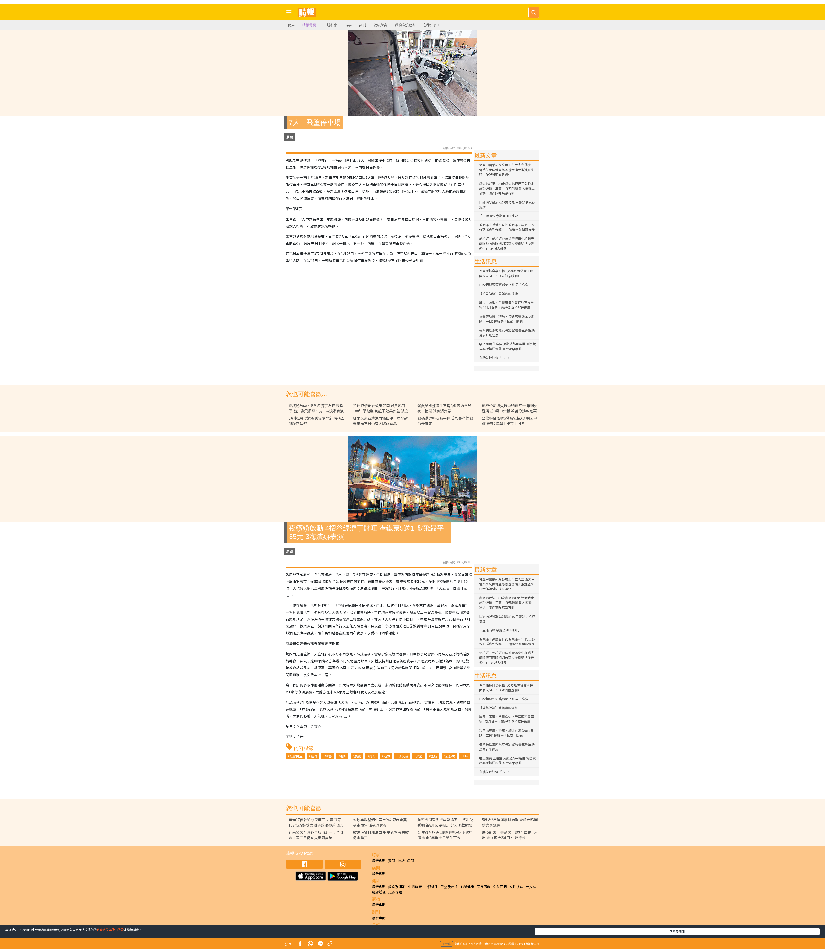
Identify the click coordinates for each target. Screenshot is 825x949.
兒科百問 (500, 886)
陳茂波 (403, 756)
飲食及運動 (396, 886)
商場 (372, 756)
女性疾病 (516, 886)
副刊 (362, 25)
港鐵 (387, 756)
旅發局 (450, 756)
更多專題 (395, 891)
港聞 (289, 137)
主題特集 (330, 25)
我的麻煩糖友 (405, 25)
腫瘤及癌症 (449, 886)
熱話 (401, 860)
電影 (343, 756)
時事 (348, 25)
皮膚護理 (379, 891)
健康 (291, 25)
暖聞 (410, 860)
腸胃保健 (483, 886)
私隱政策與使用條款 (110, 929)
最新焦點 (379, 860)
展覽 (357, 756)
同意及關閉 (677, 931)
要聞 (391, 860)
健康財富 (380, 25)
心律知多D (431, 25)
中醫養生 (431, 886)
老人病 (531, 886)
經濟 (314, 756)
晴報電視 (309, 25)
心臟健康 (467, 886)
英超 (419, 756)
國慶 (434, 756)
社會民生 (296, 756)
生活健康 (415, 886)
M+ (465, 756)
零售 (328, 756)
